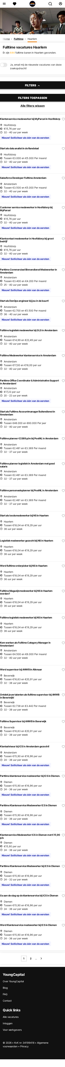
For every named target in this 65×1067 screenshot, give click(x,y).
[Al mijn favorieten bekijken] (14, 4)
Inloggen (7, 1023)
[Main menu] (4, 4)
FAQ (5, 994)
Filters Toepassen (32, 98)
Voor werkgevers (12, 1029)
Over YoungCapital (13, 981)
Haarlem (32, 38)
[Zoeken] (51, 4)
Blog (5, 987)
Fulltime (18, 38)
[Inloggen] (60, 4)
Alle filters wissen (32, 105)
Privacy (24, 1046)
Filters (31, 85)
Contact (7, 1000)
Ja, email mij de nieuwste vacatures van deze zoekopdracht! (36, 66)
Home (6, 38)
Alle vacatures (11, 1016)
